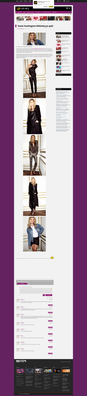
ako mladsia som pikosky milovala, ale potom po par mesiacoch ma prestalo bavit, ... (63, 124)
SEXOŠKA (20, 14)
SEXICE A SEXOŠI (30, 12)
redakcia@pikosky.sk (26, 393)
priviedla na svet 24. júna (38, 48)
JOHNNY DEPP (30, 14)
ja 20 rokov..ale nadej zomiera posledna (62, 99)
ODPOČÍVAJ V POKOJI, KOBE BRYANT (62, 129)
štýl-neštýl (49, 258)
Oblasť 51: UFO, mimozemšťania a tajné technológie (65, 383)
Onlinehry (25, 1)
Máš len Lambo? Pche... (38, 379)
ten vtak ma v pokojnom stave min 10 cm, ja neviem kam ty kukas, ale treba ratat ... (62, 102)
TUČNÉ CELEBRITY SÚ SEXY (61, 116)
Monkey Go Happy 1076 (20, 381)
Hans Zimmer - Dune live (56, 374)
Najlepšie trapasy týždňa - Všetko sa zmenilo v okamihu (38, 384)
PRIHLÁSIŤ (22, 283)
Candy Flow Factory (19, 374)
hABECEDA (54, 12)
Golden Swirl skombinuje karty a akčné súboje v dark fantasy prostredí (29, 381)
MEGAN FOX (25, 14)
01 (47, 297)
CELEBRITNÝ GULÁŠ (46, 12)
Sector (17, 1)
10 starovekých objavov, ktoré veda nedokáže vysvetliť (65, 375)
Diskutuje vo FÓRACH (66, 14)
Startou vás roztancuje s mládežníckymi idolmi (29, 385)
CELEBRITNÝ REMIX (65, 66)
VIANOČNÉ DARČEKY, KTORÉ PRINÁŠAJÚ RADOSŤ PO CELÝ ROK (66, 36)
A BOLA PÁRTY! (58, 100)
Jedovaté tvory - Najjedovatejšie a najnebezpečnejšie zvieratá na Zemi (65, 379)
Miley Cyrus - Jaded (56, 385)
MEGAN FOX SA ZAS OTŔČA (61, 111)
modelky (31, 258)
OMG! (24, 12)
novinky (34, 258)
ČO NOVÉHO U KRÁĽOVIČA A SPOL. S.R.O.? (65, 59)
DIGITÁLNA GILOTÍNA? (66, 70)
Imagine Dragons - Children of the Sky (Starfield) (56, 380)
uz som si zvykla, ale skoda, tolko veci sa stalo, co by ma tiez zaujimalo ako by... (63, 96)
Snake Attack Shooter (20, 379)
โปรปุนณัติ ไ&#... (58, 115)
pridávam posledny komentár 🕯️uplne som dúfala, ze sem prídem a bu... (62, 93)
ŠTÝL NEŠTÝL (38, 12)
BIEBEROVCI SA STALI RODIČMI (61, 91)
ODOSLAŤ (48, 295)
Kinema (21, 1)
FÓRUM (69, 12)
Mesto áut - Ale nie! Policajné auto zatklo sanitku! (47, 378)
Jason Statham (27, 258)
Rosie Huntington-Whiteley (40, 258)
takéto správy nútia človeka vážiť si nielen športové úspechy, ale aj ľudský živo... (62, 131)
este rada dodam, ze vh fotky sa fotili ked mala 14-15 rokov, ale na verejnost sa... (63, 121)
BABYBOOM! (64, 51)
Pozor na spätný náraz (38, 386)
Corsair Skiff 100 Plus (29, 374)
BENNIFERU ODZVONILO (66, 43)
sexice (46, 258)
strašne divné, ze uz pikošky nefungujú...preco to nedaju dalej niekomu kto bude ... (63, 105)
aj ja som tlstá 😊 (58, 117)
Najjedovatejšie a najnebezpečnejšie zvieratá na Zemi (65, 387)
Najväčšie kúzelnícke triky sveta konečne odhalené (65, 390)
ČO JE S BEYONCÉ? (65, 62)
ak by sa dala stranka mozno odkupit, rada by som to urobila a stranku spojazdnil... (63, 127)
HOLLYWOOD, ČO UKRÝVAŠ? (65, 48)
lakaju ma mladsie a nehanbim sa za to (62, 112)
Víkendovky (36, 377)
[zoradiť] (52, 298)
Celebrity (23, 258)
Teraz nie (45, 6)
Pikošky (29, 1)
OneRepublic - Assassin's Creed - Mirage (56, 377)
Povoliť (51, 6)
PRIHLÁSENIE (67, 1)
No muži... (36, 381)
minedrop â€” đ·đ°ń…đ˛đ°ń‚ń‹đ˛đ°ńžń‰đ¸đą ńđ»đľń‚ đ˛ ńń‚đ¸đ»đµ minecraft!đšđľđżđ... (62, 110)
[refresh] (50, 298)
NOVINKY (20, 12)
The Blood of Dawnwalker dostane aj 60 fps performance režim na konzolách (29, 377)
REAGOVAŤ (50, 305)
